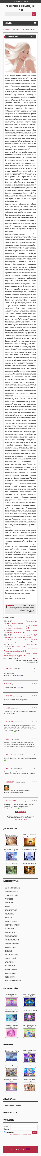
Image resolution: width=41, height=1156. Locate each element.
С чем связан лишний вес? (13, 632)
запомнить (10, 1132)
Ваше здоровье (31, 630)
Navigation (8, 23)
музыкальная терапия (27, 607)
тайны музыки (30, 610)
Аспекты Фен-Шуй (30, 635)
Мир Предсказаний (10, 958)
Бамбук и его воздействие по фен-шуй (17, 642)
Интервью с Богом (10, 973)
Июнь (17, 29)
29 (22, 29)
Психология (8, 917)
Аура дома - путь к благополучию (15, 628)
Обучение (7, 906)
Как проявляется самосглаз (13, 646)
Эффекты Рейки (9, 903)
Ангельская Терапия (11, 910)
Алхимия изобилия (11, 921)
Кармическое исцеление (12, 943)
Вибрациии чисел (10, 932)
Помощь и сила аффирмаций (14, 651)
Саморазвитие (32, 649)
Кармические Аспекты (11, 892)
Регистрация (17, 1)
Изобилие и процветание (12, 888)
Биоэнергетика (32, 621)
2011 (12, 29)
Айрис (32, 605)
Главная (6, 29)
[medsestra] (7, 790)
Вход (26, 1)
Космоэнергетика (10, 977)
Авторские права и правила (13, 981)
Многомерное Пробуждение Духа (20, 8)
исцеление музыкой (14, 607)
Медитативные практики (12, 925)
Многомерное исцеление (12, 940)
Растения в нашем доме (12, 623)
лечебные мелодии (18, 608)
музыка (26, 608)
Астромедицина (9, 962)
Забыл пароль (15, 1135)
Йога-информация (10, 966)
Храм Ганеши (8, 951)
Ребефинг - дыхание (11, 969)
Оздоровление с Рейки (11, 895)
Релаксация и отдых (11, 936)
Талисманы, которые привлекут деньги (17, 637)
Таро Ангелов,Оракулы (11, 955)
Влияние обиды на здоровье (13, 656)
